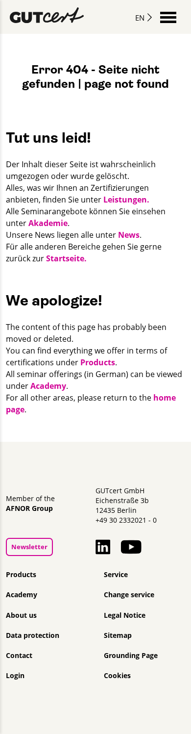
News (129, 234)
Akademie (48, 223)
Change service (129, 594)
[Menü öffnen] (168, 16)
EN (139, 18)
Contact (19, 655)
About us (21, 615)
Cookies (117, 675)
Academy (48, 385)
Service (116, 574)
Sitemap (118, 635)
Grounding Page (131, 655)
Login (15, 675)
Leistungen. (126, 199)
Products (97, 362)
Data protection (32, 635)
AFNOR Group (29, 508)
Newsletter (29, 546)
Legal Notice (124, 615)
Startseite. (66, 258)
